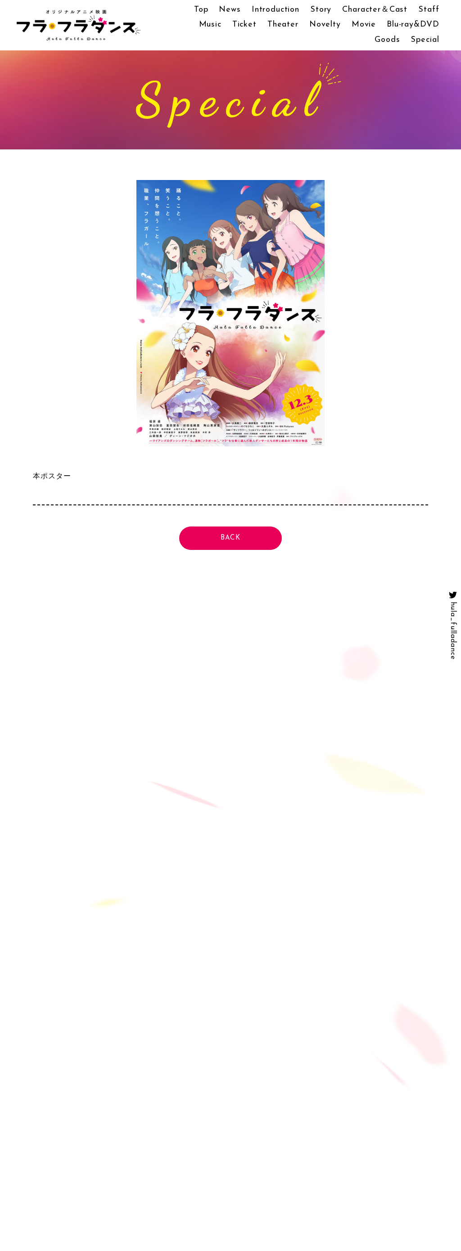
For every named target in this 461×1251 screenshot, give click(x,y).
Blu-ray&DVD (413, 25)
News (229, 10)
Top (201, 10)
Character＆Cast (374, 10)
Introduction (275, 10)
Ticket (244, 25)
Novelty (325, 25)
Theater (282, 25)
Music (210, 25)
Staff (428, 10)
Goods (387, 40)
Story (320, 10)
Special (425, 40)
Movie (364, 25)
